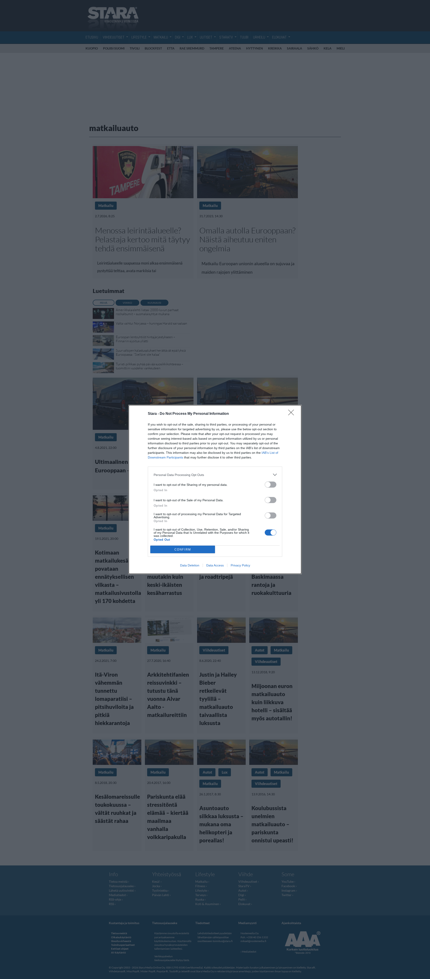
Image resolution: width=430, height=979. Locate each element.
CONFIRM (182, 549)
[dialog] (215, 489)
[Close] (292, 414)
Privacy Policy (240, 565)
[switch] (270, 485)
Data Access (215, 565)
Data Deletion (189, 565)
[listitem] (215, 474)
